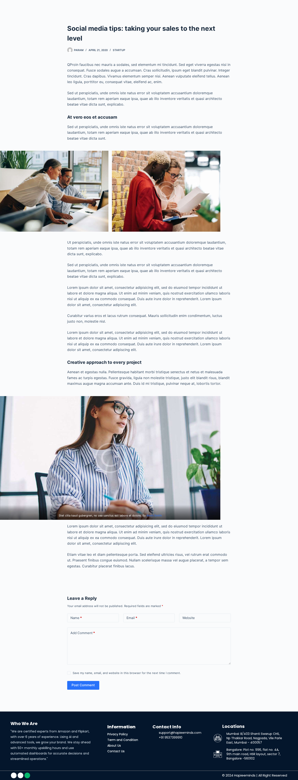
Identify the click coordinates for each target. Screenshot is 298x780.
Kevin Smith (154, 515)
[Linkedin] (14, 775)
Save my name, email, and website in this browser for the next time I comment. (127, 673)
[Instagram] (20, 775)
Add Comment (82, 633)
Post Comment (83, 685)
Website (188, 618)
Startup (119, 50)
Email (132, 618)
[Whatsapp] (27, 775)
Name (76, 618)
